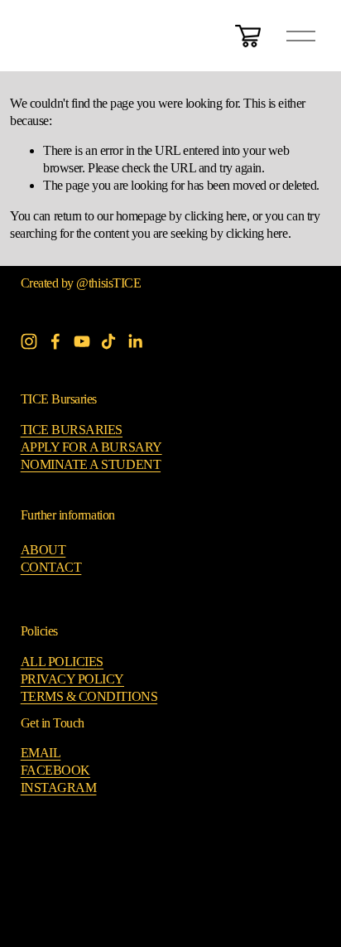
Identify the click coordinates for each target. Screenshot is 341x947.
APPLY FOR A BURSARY (91, 447)
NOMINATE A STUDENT (91, 464)
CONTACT (51, 567)
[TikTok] (108, 341)
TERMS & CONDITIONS (89, 696)
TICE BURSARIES (71, 430)
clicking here (216, 216)
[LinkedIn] (135, 341)
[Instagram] (29, 341)
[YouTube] (82, 341)
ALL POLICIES (62, 662)
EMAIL (41, 753)
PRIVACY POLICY (72, 679)
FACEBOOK (55, 770)
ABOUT (43, 550)
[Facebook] (55, 341)
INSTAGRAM (59, 787)
